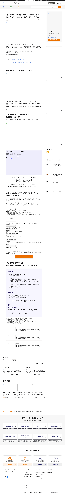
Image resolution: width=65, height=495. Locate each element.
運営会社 (25, 492)
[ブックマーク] (39, 20)
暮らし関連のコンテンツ (28, 476)
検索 (59, 7)
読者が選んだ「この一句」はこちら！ (18, 59)
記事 (7, 411)
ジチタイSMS (38, 481)
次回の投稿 (28, 367)
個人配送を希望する (53, 39)
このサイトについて (27, 472)
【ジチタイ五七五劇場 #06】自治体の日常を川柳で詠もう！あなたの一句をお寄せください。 (27, 338)
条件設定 (47, 7)
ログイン (59, 3)
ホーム (4, 411)
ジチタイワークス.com (20, 0)
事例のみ (54, 7)
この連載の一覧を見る (39, 363)
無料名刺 (47, 0)
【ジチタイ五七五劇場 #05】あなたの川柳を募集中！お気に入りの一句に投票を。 (27, 346)
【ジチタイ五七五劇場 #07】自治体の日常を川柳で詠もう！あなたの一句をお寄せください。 (27, 330)
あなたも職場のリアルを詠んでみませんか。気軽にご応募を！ (22, 62)
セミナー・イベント (27, 481)
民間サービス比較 (40, 0)
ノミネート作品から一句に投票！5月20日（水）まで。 (20, 60)
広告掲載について (50, 472)
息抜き (11, 411)
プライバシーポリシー (32, 492)
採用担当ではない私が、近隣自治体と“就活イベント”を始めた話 (23, 394)
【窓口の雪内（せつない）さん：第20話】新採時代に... (38, 393)
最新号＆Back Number (52, 37)
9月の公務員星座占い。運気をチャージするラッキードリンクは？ (9, 394)
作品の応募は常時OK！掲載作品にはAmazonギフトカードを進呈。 (22, 64)
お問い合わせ (40, 492)
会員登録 (25, 487)
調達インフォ (38, 478)
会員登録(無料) (51, 3)
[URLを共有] (41, 20)
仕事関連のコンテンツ (28, 474)
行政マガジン (26, 483)
